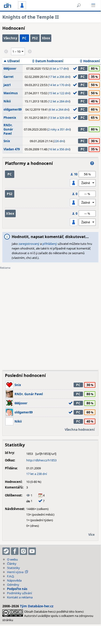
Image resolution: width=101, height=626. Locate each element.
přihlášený (49, 244)
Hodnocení (91, 61)
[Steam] (6, 551)
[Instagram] (23, 551)
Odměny (13, 585)
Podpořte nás (17, 589)
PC (24, 38)
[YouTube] (32, 551)
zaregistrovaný (29, 244)
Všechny (10, 38)
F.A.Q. (10, 576)
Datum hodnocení (49, 61)
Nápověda (14, 580)
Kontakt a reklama (20, 597)
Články (11, 563)
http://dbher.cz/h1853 (41, 460)
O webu (12, 559)
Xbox (46, 38)
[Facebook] (15, 551)
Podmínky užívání (19, 593)
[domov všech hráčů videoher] (7, 5)
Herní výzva (15, 572)
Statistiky (13, 568)
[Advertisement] (50, 316)
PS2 (35, 38)
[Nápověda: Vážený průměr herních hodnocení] (92, 163)
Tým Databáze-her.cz (36, 606)
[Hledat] (79, 5)
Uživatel (13, 61)
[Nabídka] (93, 5)
